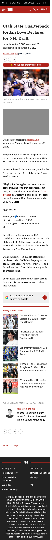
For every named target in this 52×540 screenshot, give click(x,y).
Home (5, 446)
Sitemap (34, 478)
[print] (20, 431)
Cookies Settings (10, 490)
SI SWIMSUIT (16, 3)
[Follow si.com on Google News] (44, 297)
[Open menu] (4, 9)
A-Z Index (6, 485)
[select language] (35, 9)
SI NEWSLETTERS (32, 3)
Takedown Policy (9, 473)
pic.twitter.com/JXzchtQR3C (17, 220)
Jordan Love (33, 139)
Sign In (44, 9)
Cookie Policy (36, 468)
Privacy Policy (8, 468)
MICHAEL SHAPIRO (26, 409)
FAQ (32, 485)
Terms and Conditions (40, 473)
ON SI (4, 3)
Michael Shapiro (10, 54)
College (15, 446)
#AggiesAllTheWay (26, 216)
